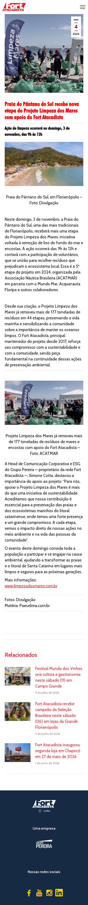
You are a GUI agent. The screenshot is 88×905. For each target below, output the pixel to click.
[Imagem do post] (18, 676)
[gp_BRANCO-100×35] (44, 844)
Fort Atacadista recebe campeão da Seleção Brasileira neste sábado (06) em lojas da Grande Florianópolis (56, 715)
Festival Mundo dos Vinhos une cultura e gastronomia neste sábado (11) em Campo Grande (58, 677)
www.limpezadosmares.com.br (31, 586)
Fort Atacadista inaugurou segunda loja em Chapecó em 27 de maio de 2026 (57, 751)
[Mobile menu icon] (83, 7)
